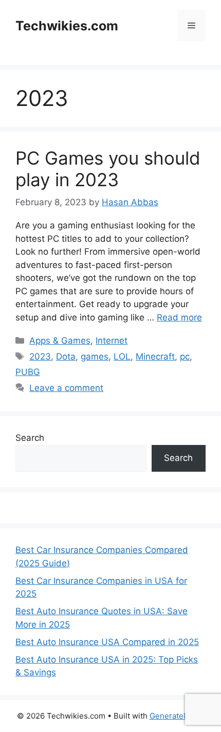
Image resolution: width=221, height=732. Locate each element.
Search (29, 438)
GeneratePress (177, 716)
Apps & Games (59, 340)
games (94, 356)
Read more (179, 317)
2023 (40, 356)
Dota (66, 356)
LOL (122, 356)
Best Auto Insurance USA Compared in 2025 (107, 642)
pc (185, 356)
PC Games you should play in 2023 (107, 168)
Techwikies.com (66, 25)
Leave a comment (66, 388)
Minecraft (155, 356)
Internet (111, 340)
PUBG (27, 372)
